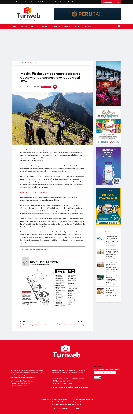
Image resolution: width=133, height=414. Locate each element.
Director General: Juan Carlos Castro (65, 2)
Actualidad (24, 63)
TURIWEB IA (67, 27)
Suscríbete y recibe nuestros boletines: (107, 369)
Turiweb (22, 87)
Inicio (15, 27)
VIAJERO (88, 27)
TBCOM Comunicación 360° (70, 409)
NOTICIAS (24, 27)
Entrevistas (55, 27)
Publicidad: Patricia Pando (45, 2)
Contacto (33, 2)
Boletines (26, 2)
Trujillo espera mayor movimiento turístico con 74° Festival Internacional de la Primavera (112, 253)
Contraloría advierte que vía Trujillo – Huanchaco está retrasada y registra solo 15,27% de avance (112, 266)
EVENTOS (78, 27)
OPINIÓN (44, 27)
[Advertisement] (66, 46)
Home (16, 63)
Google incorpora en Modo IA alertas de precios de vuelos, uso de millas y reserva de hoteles (112, 240)
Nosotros (19, 2)
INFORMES (34, 27)
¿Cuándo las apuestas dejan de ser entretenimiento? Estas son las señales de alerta (112, 279)
